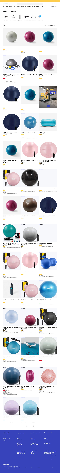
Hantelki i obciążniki (27, 20)
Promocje (37, 6)
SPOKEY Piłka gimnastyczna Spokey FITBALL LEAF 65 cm (11, 105)
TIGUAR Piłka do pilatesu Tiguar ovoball (27, 386)
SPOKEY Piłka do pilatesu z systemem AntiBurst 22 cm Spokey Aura (12, 328)
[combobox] (53, 25)
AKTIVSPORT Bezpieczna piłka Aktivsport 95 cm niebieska (47, 300)
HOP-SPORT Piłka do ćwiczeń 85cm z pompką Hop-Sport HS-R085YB (47, 356)
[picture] (12, 37)
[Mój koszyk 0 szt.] (56, 4)
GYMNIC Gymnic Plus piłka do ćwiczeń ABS (28, 132)
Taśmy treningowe (13, 20)
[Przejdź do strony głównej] (6, 4)
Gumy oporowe (6, 20)
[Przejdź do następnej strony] (33, 426)
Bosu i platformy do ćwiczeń (40, 20)
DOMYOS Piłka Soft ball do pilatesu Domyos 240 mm (11, 47)
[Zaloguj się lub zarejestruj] (54, 4)
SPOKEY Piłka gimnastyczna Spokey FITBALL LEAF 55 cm (30, 271)
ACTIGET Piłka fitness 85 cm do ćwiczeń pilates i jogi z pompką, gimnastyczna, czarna (30, 188)
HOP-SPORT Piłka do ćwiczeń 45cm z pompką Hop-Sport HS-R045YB (29, 328)
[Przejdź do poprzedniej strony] (27, 426)
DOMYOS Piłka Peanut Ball (43, 132)
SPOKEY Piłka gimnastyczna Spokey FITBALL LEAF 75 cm (30, 75)
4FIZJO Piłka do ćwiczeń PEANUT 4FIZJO (45, 271)
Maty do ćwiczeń (19, 20)
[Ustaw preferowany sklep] (51, 4)
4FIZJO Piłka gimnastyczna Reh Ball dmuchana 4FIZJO (11, 271)
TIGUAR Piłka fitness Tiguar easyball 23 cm (46, 243)
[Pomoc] (52, 4)
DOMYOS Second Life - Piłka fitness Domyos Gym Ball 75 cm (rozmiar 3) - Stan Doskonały (30, 356)
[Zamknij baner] (56, 1)
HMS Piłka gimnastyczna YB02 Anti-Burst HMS (28, 215)
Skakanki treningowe (33, 20)
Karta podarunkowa (54, 6)
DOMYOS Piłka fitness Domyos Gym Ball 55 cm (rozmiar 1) (10, 161)
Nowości (41, 6)
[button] (9, 392)
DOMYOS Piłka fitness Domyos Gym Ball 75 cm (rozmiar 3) (47, 47)
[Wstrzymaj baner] (55, 1)
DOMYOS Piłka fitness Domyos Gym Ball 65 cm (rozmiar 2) (28, 47)
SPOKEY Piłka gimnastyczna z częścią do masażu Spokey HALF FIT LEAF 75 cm (11, 133)
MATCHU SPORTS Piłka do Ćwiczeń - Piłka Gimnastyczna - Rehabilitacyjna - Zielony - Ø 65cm (11, 244)
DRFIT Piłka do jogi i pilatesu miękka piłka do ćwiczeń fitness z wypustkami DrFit (48, 387)
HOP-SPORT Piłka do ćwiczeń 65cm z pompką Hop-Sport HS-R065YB (29, 244)
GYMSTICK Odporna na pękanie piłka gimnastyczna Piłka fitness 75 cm (48, 188)
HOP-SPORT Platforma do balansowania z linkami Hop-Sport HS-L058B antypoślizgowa (11, 75)
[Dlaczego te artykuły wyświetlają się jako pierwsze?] (44, 25)
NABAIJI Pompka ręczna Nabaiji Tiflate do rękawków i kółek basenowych (11, 300)
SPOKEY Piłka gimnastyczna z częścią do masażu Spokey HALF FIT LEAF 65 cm (47, 161)
